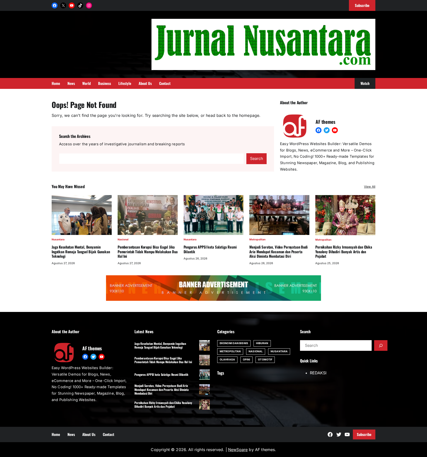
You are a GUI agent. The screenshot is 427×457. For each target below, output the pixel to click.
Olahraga (227, 359)
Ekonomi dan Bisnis (234, 343)
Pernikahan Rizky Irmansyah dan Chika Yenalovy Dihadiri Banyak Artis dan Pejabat (343, 251)
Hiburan (262, 343)
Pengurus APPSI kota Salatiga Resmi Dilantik (210, 249)
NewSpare (238, 449)
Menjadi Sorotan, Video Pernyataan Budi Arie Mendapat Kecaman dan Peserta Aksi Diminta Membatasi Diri (278, 251)
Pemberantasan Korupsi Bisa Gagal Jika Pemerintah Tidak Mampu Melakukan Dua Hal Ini (148, 251)
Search (256, 158)
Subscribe (364, 434)
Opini (246, 359)
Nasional (123, 239)
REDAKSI (318, 372)
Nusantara (58, 239)
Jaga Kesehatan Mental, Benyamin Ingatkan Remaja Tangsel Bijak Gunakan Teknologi (81, 251)
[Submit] (380, 345)
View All (369, 186)
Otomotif (265, 359)
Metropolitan (257, 239)
